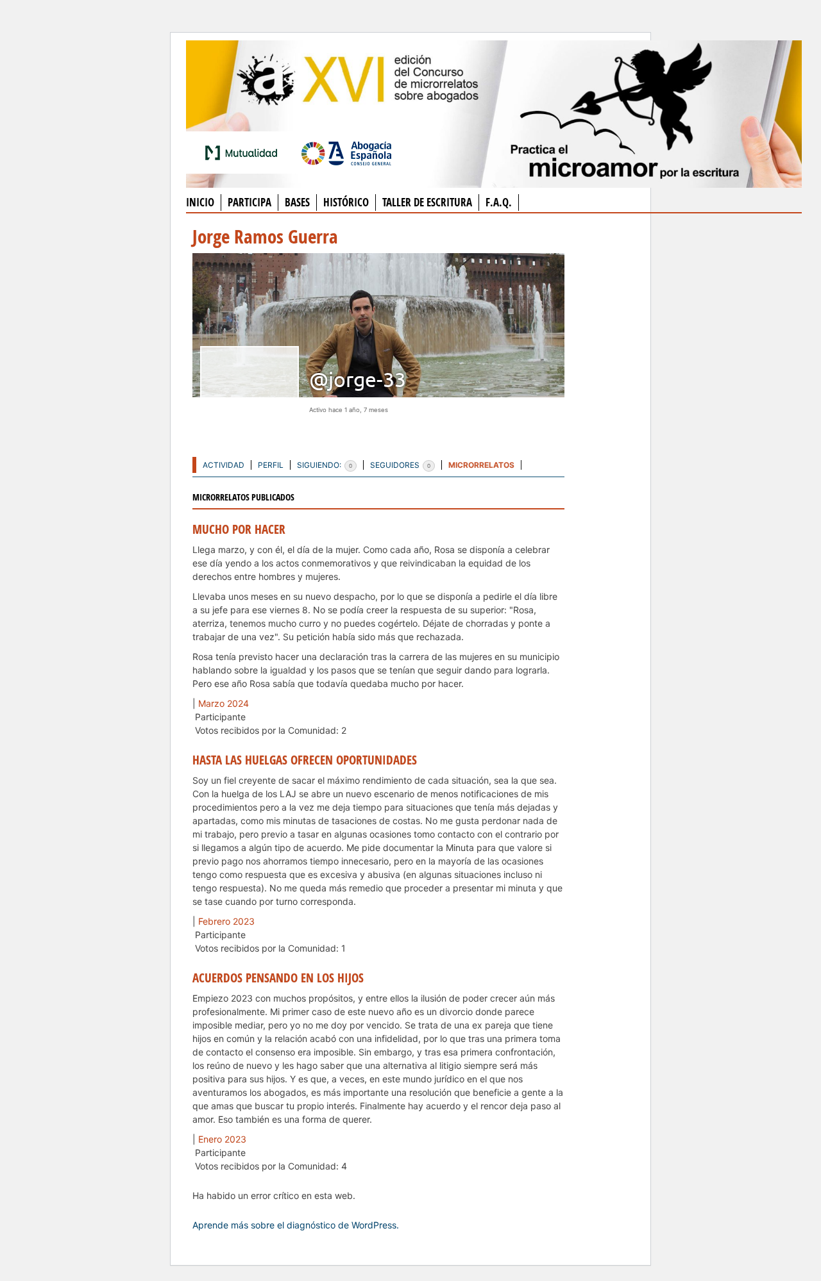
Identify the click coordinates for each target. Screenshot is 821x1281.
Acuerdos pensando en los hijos (278, 978)
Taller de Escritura (427, 202)
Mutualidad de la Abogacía (244, 152)
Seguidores (400, 465)
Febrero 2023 (226, 921)
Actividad (223, 465)
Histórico (346, 202)
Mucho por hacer (238, 529)
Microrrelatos (481, 465)
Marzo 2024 (223, 703)
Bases (297, 202)
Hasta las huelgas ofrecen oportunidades (304, 760)
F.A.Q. (499, 202)
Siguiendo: (324, 465)
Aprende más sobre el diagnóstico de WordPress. (295, 1224)
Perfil (271, 465)
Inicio (200, 202)
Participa (249, 202)
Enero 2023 (222, 1139)
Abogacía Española (346, 152)
